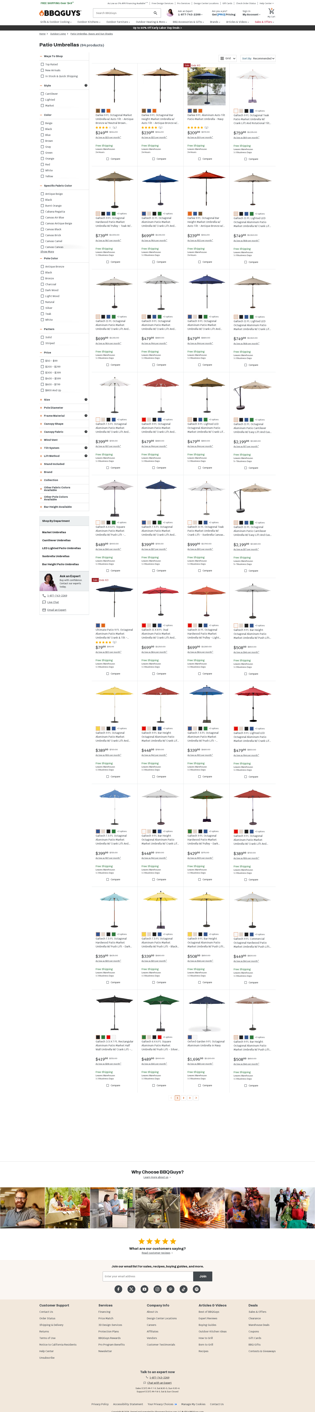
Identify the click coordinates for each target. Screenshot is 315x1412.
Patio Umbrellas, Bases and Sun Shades (92, 33)
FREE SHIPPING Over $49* (57, 3)
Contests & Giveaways (262, 1351)
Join (202, 1276)
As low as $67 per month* (108, 240)
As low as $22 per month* (154, 137)
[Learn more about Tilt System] (86, 448)
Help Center (46, 1351)
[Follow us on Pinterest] (170, 1289)
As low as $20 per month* (109, 652)
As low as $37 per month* (108, 446)
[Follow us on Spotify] (196, 1289)
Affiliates (152, 1331)
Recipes (203, 1351)
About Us (152, 1312)
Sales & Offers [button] (263, 21)
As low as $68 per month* (247, 240)
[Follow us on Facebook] (118, 1289)
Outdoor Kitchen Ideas (213, 1331)
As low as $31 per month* (200, 755)
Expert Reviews (208, 1318)
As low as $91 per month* (200, 549)
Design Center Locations (206, 3)
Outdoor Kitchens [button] (87, 21)
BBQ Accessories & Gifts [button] (187, 21)
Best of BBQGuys (209, 1312)
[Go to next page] (196, 1098)
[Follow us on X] (131, 1289)
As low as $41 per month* (154, 755)
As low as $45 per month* (108, 549)
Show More (47, 251)
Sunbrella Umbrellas (55, 556)
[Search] (155, 13)
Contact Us (46, 1312)
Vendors (152, 1338)
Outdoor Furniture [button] (117, 21)
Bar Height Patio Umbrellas (60, 564)
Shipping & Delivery (51, 1325)
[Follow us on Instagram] (157, 1289)
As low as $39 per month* (200, 858)
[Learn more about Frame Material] (86, 415)
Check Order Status (246, 3)
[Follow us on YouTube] (144, 1289)
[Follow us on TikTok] (183, 1289)
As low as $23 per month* (108, 137)
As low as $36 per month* (108, 755)
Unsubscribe (46, 1357)
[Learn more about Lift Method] (86, 456)
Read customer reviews (156, 1253)
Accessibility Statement (128, 1404)
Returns (44, 1331)
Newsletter (105, 1351)
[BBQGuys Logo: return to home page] (64, 13)
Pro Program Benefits (111, 1344)
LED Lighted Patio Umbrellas (61, 548)
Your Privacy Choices (160, 1404)
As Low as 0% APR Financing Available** (128, 3)
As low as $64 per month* (154, 240)
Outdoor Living (58, 33)
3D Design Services (110, 1325)
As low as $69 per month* (247, 137)
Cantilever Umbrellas (56, 540)
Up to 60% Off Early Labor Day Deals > (157, 28)
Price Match (105, 1318)
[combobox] (227, 58)
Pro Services (183, 3)
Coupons (254, 1331)
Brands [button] (214, 21)
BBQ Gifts (255, 1344)
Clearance (255, 1318)
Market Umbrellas (54, 532)
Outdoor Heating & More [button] (150, 21)
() (115, 127)
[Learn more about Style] (86, 85)
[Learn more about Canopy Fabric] (86, 432)
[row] (64, 64)
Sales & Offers (257, 1312)
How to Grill (206, 1338)
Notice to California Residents (57, 1344)
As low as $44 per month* (154, 343)
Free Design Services (162, 3)
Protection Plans (108, 1331)
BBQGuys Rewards (109, 1338)
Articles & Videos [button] (236, 21)
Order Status (47, 1318)
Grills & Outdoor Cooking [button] (55, 21)
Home (42, 33)
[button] (60, 56)
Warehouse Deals (259, 1325)
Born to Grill (206, 1344)
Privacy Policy (100, 1404)
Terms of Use (47, 1338)
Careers (151, 1325)
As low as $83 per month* (200, 1063)
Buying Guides (207, 1325)
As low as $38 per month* (108, 1063)
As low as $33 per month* (108, 961)
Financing (104, 1312)
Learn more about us (156, 1177)
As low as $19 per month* (200, 137)
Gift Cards (227, 3)
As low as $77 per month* (246, 446)
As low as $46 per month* (246, 652)
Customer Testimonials (161, 1344)
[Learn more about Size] (86, 399)
